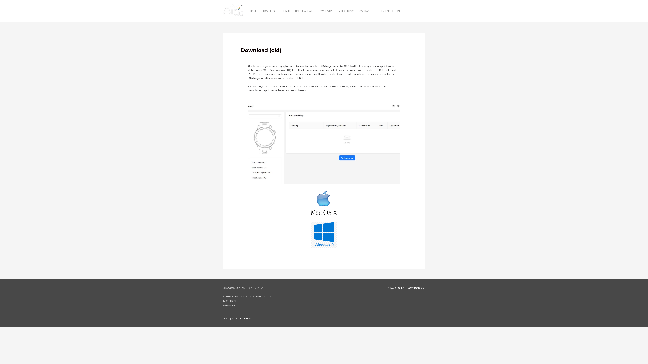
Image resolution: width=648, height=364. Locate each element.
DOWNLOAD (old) (416, 287)
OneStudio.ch (244, 318)
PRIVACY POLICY (396, 287)
